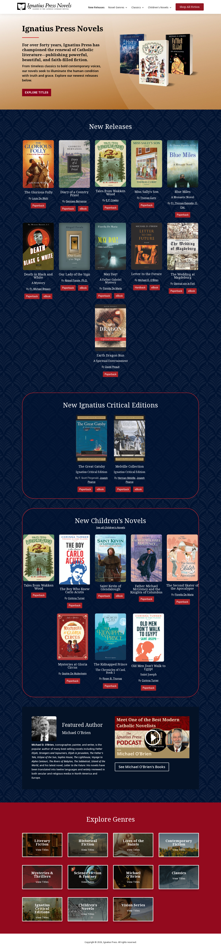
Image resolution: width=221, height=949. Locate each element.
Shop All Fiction (190, 6)
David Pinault (112, 366)
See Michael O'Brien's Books (142, 766)
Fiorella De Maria (112, 288)
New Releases (96, 7)
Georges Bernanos (76, 201)
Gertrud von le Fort (184, 283)
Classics (136, 7)
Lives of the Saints (133, 842)
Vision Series (133, 905)
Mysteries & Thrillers (42, 875)
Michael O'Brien (133, 875)
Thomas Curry (148, 197)
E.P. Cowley (112, 200)
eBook (83, 208)
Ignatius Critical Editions (42, 908)
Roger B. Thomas (112, 678)
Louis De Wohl (40, 198)
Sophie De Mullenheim (74, 673)
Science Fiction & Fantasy (87, 875)
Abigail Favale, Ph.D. (76, 280)
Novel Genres (116, 7)
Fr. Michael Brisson (40, 288)
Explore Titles (36, 92)
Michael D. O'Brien (148, 280)
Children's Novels (88, 907)
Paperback (38, 205)
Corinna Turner (76, 598)
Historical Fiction (88, 842)
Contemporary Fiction (179, 842)
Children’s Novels (158, 7)
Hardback (140, 287)
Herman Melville (126, 478)
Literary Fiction (42, 842)
